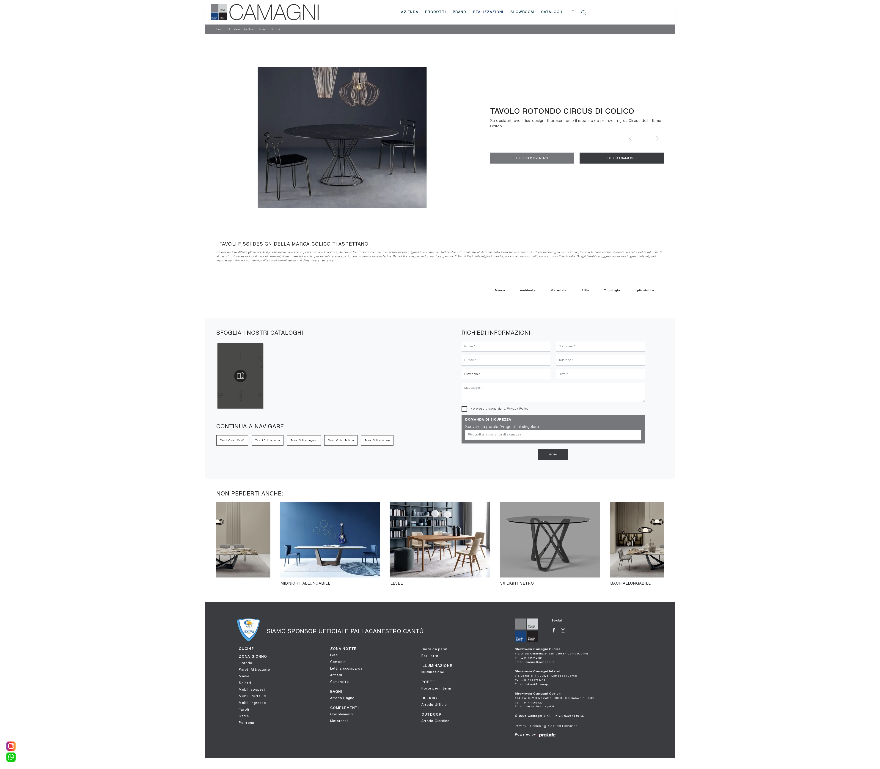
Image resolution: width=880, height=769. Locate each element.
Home (220, 29)
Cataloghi (552, 12)
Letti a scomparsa (346, 668)
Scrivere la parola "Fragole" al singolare (502, 427)
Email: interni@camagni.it (534, 684)
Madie (244, 676)
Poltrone (246, 723)
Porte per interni (436, 688)
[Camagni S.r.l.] (265, 12)
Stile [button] (585, 290)
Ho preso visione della (499, 409)
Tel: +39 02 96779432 (530, 680)
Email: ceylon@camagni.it (534, 706)
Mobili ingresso (252, 703)
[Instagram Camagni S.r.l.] (565, 629)
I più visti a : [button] (645, 290)
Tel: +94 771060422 (529, 702)
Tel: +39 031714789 (529, 658)
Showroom (522, 12)
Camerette (339, 682)
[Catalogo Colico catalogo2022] (240, 376)
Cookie (535, 726)
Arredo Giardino (435, 721)
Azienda (409, 12)
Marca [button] (500, 290)
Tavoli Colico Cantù (232, 440)
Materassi (339, 721)
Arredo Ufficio (434, 704)
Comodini (338, 662)
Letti (334, 655)
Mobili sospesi (252, 689)
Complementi (341, 714)
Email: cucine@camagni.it (534, 661)
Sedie (244, 716)
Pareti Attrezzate (254, 669)
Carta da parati (435, 649)
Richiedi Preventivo (532, 158)
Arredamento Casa (241, 29)
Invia (553, 454)
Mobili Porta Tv (252, 696)
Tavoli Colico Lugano (304, 440)
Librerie (245, 663)
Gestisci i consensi (563, 726)
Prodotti (435, 12)
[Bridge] (655, 138)
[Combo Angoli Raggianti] (632, 138)
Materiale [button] (559, 290)
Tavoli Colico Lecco (267, 440)
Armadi (336, 675)
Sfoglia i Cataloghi (622, 158)
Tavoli (262, 29)
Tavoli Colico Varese (377, 440)
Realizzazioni (488, 12)
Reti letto (430, 656)
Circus (275, 29)
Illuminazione (432, 672)
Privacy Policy (518, 409)
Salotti (245, 683)
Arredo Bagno (342, 698)
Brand (459, 12)
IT (573, 12)
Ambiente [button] (528, 290)
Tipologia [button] (612, 290)
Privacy (520, 726)
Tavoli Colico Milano (341, 440)
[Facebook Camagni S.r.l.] (556, 629)
